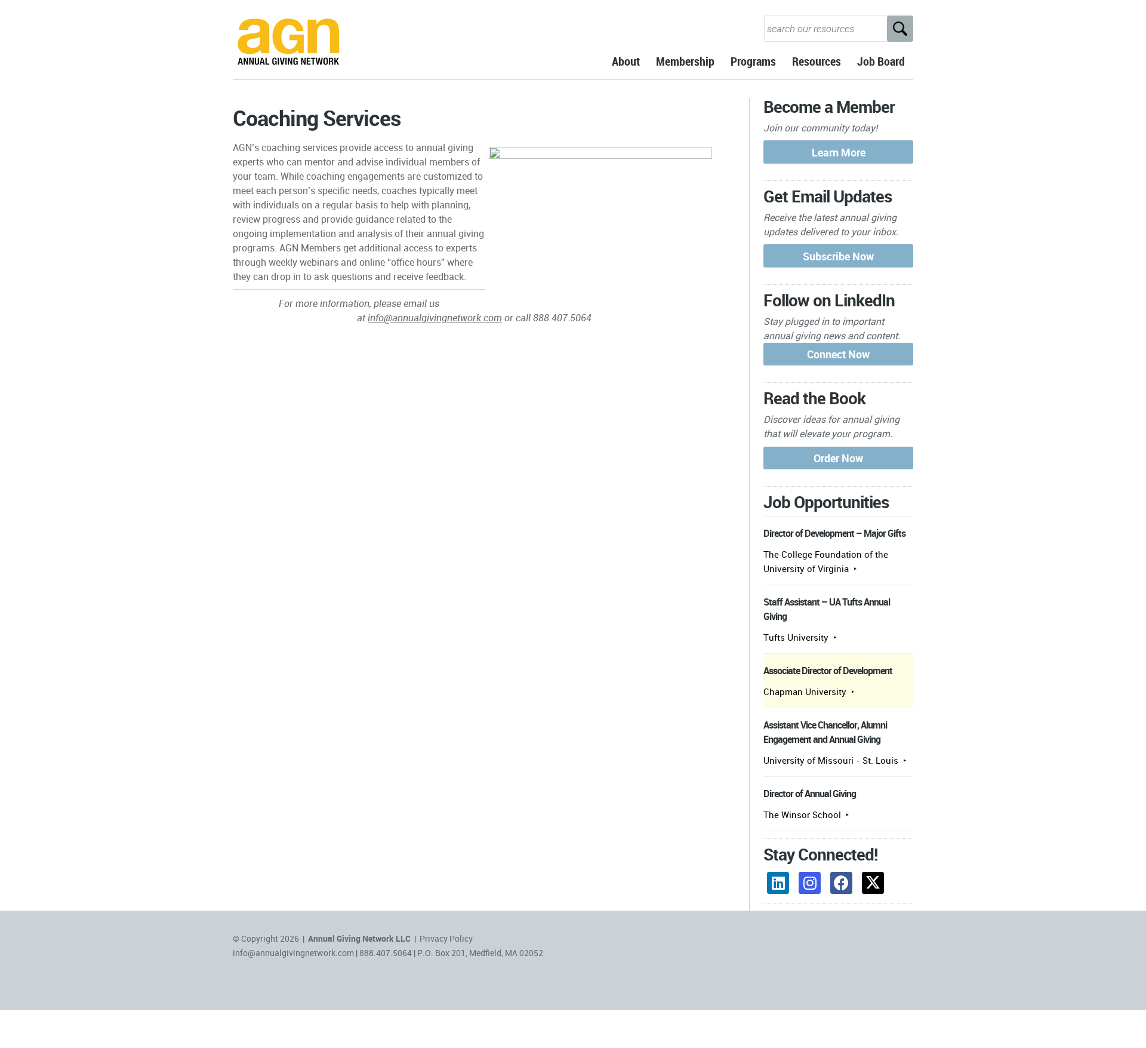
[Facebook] (841, 883)
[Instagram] (810, 883)
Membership (685, 61)
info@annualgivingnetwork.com (435, 317)
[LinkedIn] (778, 883)
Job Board (881, 61)
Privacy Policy (446, 938)
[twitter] (873, 883)
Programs (753, 61)
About (626, 61)
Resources (816, 61)
